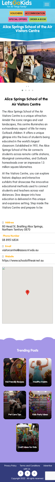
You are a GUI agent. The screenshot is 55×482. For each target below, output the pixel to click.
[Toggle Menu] (47, 4)
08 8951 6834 (10, 240)
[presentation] (26, 86)
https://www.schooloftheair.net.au (23, 260)
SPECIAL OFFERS (18, 19)
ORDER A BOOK (38, 19)
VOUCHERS (16, 13)
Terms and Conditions (30, 466)
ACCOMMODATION (35, 13)
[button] (22, 90)
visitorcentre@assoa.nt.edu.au (20, 250)
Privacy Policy (10, 466)
